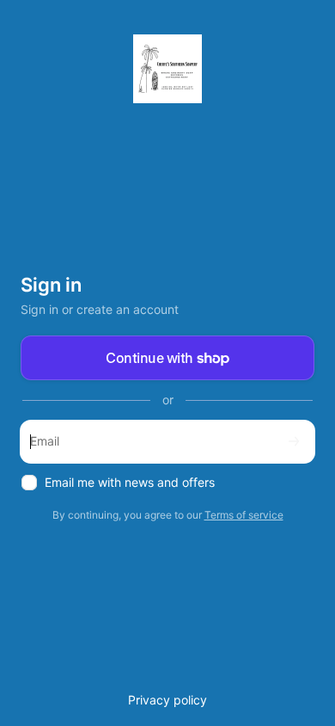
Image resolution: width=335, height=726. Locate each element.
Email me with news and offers (130, 482)
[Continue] (293, 442)
